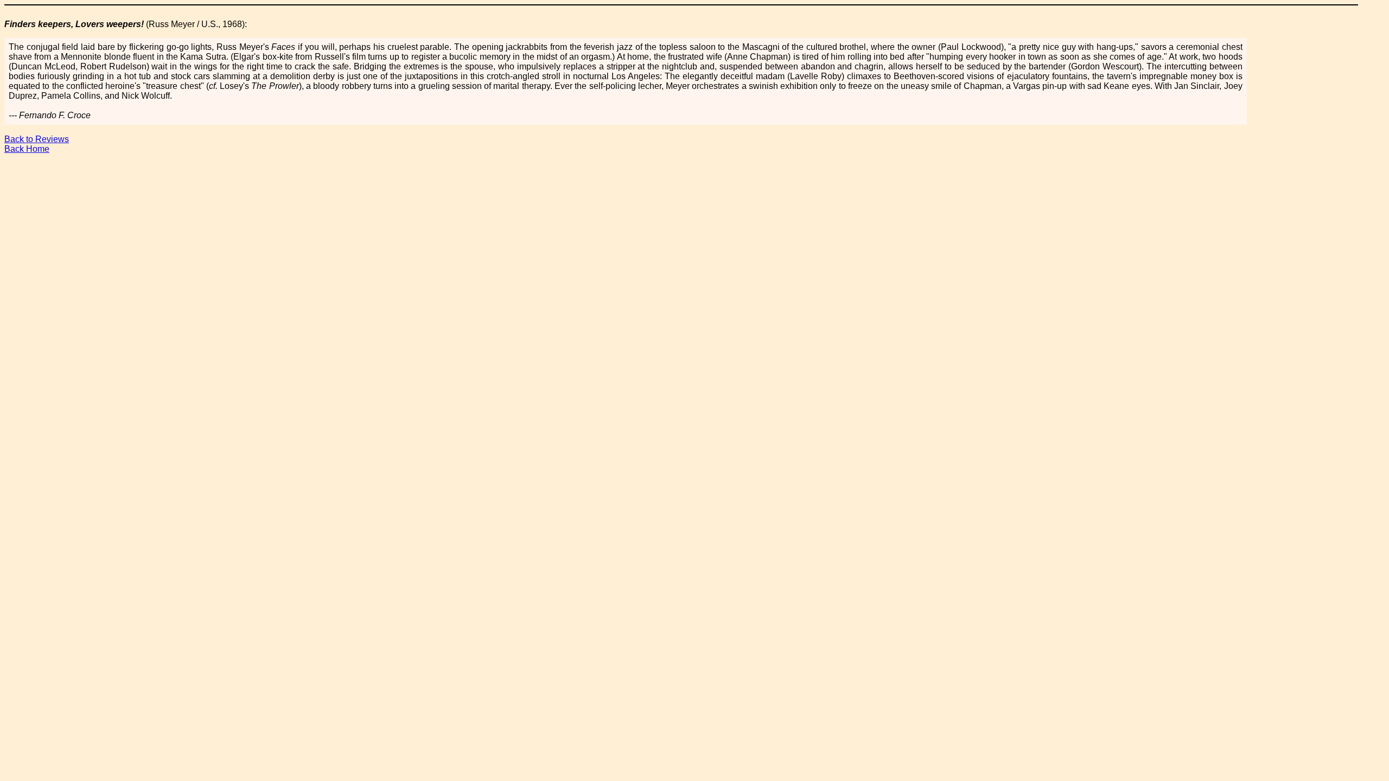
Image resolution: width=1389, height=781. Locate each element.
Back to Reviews (36, 139)
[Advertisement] (694, 187)
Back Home (26, 148)
